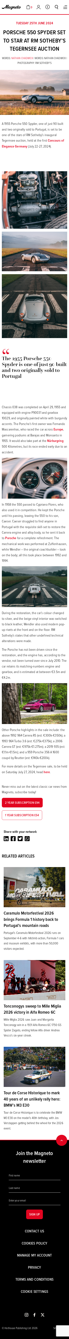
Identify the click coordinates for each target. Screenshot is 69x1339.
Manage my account (34, 1255)
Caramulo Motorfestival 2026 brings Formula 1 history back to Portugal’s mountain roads (31, 919)
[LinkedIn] (6, 838)
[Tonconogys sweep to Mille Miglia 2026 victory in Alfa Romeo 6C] (34, 980)
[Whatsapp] (27, 838)
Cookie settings (34, 1291)
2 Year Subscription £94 (22, 802)
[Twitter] (20, 838)
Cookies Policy (34, 1243)
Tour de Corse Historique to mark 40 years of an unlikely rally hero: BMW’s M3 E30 (32, 1099)
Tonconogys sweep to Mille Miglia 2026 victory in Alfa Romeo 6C (32, 1009)
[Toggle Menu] (65, 7)
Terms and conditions (34, 1279)
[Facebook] (13, 838)
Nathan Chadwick (22, 58)
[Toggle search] (56, 7)
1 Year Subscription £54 (22, 815)
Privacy (34, 1267)
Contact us (34, 1231)
